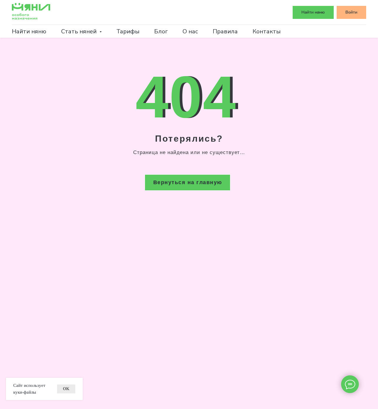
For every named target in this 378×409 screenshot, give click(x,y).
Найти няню (29, 31)
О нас (190, 31)
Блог (161, 31)
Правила (225, 31)
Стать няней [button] (79, 31)
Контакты (266, 31)
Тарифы (127, 31)
